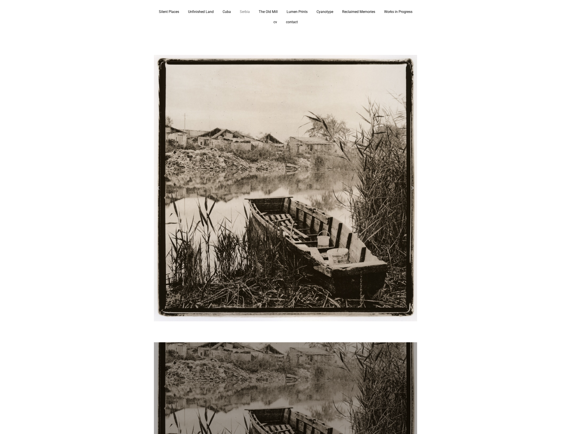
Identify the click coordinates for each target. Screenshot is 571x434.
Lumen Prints (297, 12)
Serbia (245, 12)
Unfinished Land (201, 12)
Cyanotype (325, 12)
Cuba (227, 12)
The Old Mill (268, 12)
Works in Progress (398, 12)
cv (275, 22)
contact (292, 22)
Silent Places (169, 12)
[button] (158, 188)
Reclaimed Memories (358, 12)
